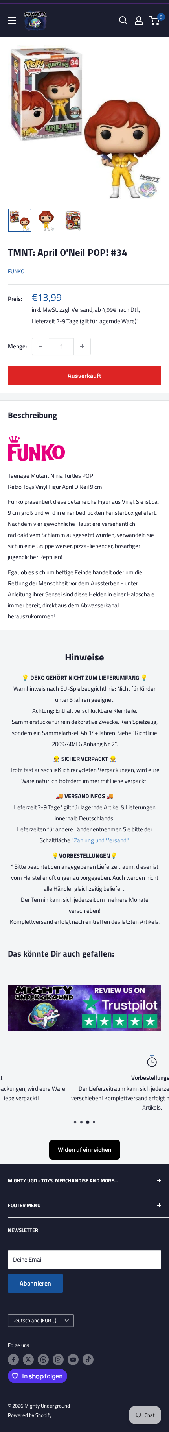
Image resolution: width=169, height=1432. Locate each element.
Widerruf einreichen (85, 1149)
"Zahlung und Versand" (100, 840)
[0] (155, 20)
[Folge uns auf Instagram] (58, 1359)
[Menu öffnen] (12, 20)
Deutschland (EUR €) (34, 1320)
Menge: (17, 346)
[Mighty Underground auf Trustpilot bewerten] (84, 990)
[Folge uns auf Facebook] (13, 1359)
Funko (16, 271)
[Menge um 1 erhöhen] (82, 346)
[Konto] (139, 20)
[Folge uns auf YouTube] (73, 1359)
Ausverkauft (84, 375)
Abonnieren (35, 1283)
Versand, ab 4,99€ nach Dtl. (105, 309)
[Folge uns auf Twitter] (28, 1359)
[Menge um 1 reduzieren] (40, 346)
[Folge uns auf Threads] (43, 1359)
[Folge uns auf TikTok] (88, 1359)
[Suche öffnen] (123, 20)
